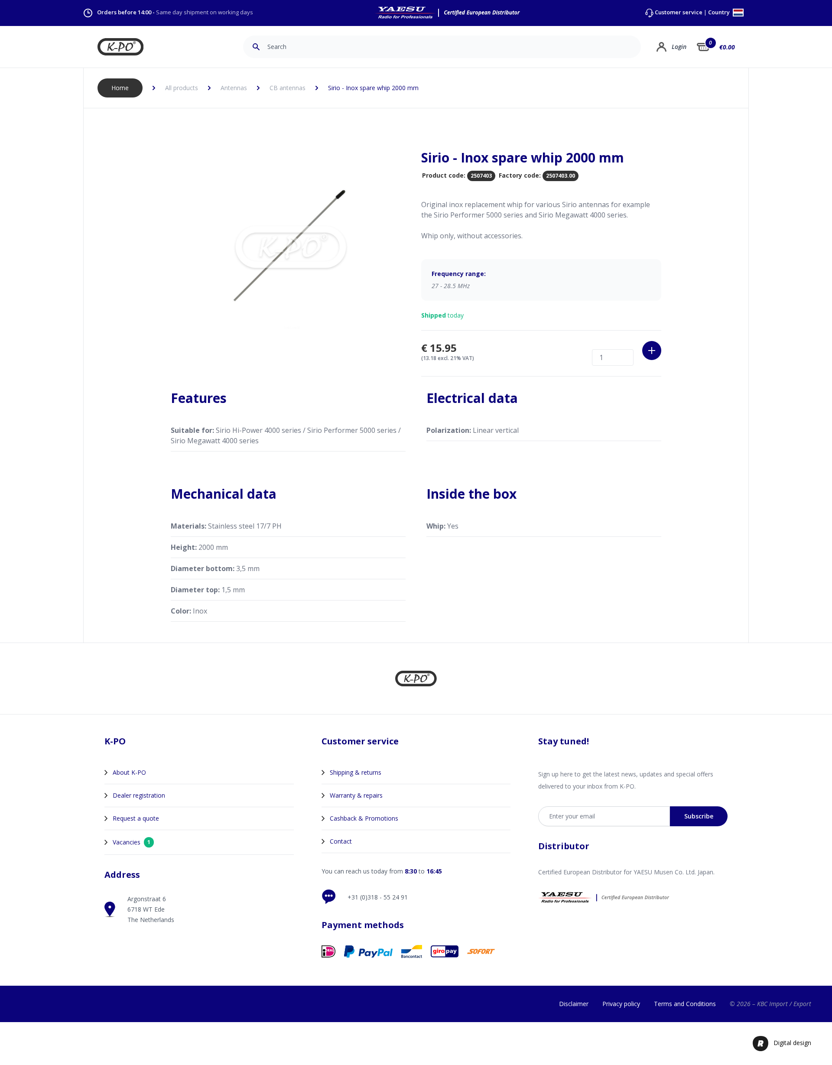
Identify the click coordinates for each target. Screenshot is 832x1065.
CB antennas (288, 88)
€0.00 (727, 47)
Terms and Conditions (685, 1004)
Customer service (678, 12)
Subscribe (698, 816)
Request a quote (136, 818)
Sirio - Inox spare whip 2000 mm (373, 88)
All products (181, 88)
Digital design (792, 1043)
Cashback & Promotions (364, 818)
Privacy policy (621, 1004)
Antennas (234, 88)
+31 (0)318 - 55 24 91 (378, 897)
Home (120, 88)
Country (719, 13)
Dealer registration (139, 795)
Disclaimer (573, 1004)
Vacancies (131, 842)
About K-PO (129, 772)
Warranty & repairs (356, 795)
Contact (341, 841)
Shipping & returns (355, 772)
